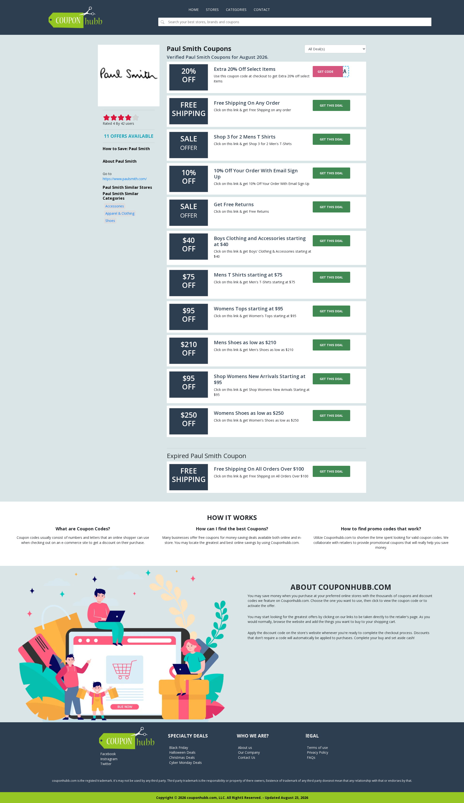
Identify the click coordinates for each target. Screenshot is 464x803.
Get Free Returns (234, 204)
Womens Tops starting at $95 (248, 308)
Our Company (249, 752)
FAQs (311, 757)
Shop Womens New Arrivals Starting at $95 (259, 379)
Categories (236, 9)
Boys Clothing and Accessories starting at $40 (260, 241)
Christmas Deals (182, 757)
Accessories (114, 206)
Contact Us (246, 757)
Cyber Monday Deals (185, 762)
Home (195, 9)
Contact (262, 9)
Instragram (108, 759)
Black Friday (178, 747)
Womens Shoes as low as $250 (248, 413)
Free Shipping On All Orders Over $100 (259, 469)
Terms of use (317, 747)
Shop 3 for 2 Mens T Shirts (245, 136)
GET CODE (325, 71)
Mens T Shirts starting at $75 (248, 274)
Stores (212, 9)
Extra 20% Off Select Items (245, 69)
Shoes (110, 220)
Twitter (105, 763)
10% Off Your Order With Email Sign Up (256, 173)
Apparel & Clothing (119, 213)
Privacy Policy (317, 752)
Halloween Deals (182, 752)
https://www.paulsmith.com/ (125, 178)
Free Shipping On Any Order (247, 103)
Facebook (108, 754)
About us (245, 747)
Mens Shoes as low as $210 (245, 342)
